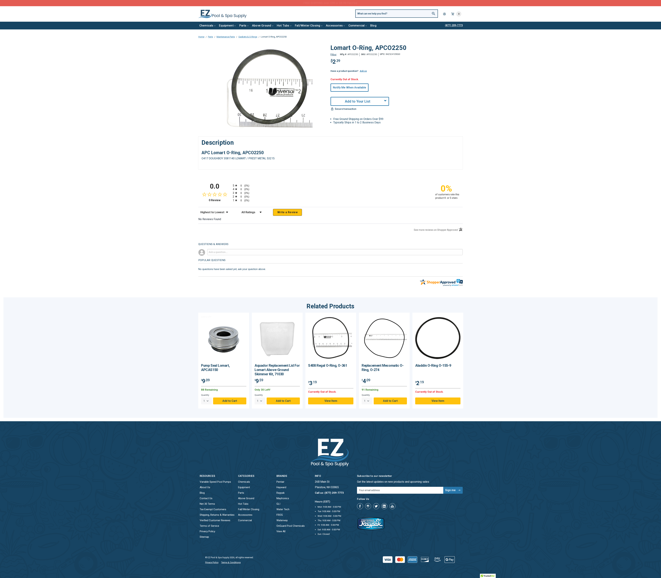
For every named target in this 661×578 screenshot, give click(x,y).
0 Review (220, 200)
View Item (330, 400)
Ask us (363, 71)
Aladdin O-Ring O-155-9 (433, 365)
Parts (242, 25)
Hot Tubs (283, 25)
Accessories (334, 25)
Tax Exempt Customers (213, 509)
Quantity (205, 395)
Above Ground (261, 25)
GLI (278, 503)
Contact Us (206, 498)
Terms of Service (209, 525)
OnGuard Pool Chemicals (290, 525)
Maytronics (282, 498)
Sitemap (204, 536)
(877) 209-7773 (343, 3)
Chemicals (206, 25)
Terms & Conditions (231, 562)
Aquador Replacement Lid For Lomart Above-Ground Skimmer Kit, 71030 (277, 369)
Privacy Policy (207, 531)
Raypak (280, 492)
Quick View (224, 339)
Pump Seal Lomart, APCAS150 (215, 367)
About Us (205, 487)
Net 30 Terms (207, 503)
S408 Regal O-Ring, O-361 (327, 365)
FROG (279, 514)
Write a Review (287, 212)
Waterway (282, 520)
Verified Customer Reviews (215, 520)
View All (280, 531)
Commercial (356, 25)
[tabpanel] (223, 361)
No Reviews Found (209, 219)
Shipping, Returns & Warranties (217, 514)
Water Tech (282, 509)
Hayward (281, 487)
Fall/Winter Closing (307, 25)
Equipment (226, 25)
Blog (373, 25)
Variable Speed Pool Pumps (215, 481)
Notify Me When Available (349, 87)
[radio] (330, 185)
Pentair (280, 481)
